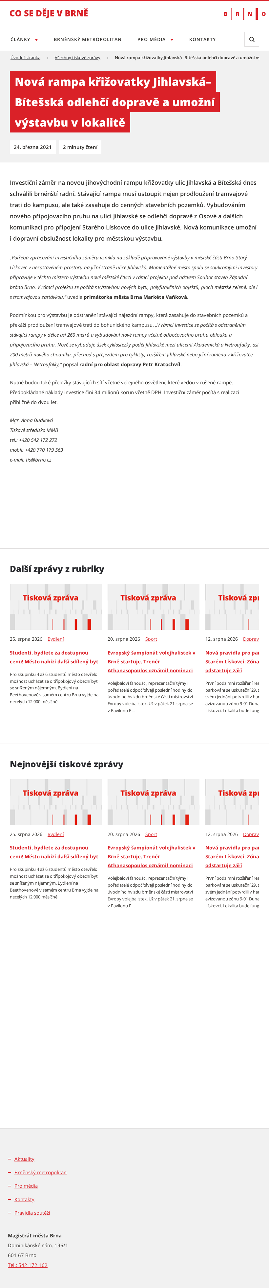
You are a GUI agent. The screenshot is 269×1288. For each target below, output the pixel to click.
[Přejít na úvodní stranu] (49, 17)
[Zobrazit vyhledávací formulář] (251, 39)
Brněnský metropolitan (88, 39)
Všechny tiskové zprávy (77, 57)
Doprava (252, 639)
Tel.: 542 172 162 (28, 1265)
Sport (151, 639)
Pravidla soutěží (32, 1212)
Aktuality (24, 1159)
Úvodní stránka (25, 57)
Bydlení (56, 639)
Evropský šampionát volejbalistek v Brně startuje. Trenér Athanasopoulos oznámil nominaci (152, 661)
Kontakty (202, 39)
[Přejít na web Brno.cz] (241, 14)
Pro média (152, 39)
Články (21, 39)
